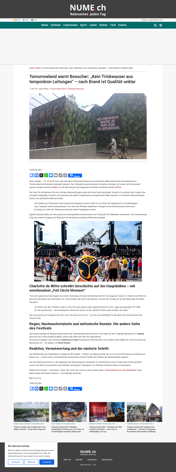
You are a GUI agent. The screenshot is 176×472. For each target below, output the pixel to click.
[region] (31, 454)
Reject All (31, 462)
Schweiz (56, 25)
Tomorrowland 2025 (58, 89)
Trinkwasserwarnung (75, 89)
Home (31, 68)
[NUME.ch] (88, 9)
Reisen (103, 25)
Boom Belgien (56, 424)
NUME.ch (56, 187)
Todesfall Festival (133, 424)
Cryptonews (70, 25)
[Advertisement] (88, 46)
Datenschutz (107, 459)
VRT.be (118, 187)
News (44, 25)
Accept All (47, 462)
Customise (15, 462)
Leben (93, 25)
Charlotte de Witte (95, 424)
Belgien (16, 424)
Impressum (92, 459)
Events (122, 25)
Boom (22, 424)
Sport (83, 25)
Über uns (67, 459)
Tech (113, 25)
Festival (27, 424)
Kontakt (79, 459)
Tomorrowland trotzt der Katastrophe (120, 370)
